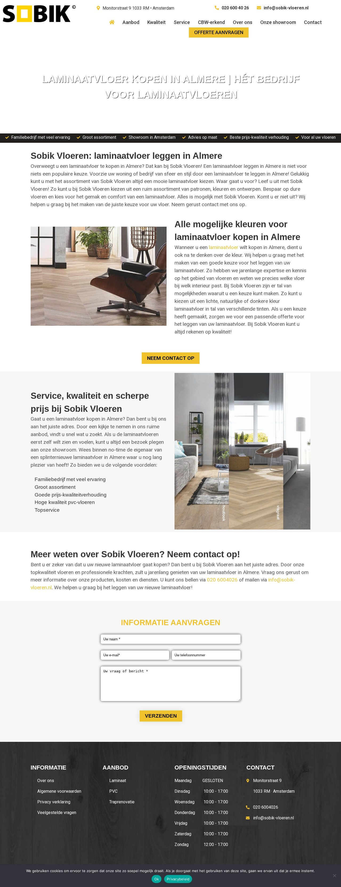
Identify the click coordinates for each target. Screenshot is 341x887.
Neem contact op (170, 358)
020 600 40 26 (235, 7)
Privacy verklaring (53, 801)
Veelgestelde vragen (56, 812)
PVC (113, 791)
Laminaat (117, 780)
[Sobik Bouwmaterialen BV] (38, 26)
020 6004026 (222, 580)
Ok (156, 879)
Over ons (45, 780)
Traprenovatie (122, 801)
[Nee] (334, 875)
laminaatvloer (223, 247)
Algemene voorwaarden (59, 791)
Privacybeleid (178, 879)
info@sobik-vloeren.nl (286, 7)
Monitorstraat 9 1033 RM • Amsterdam (138, 8)
